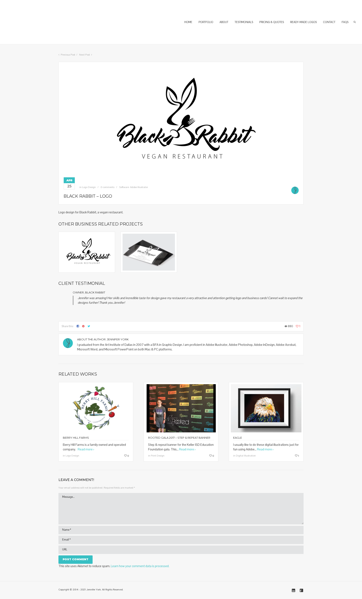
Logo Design (89, 187)
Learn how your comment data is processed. (140, 566)
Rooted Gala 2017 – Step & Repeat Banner (179, 437)
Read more (85, 449)
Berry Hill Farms (76, 437)
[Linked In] (293, 590)
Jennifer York (118, 339)
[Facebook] (301, 590)
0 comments (107, 187)
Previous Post (68, 54)
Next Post (84, 54)
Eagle (237, 437)
